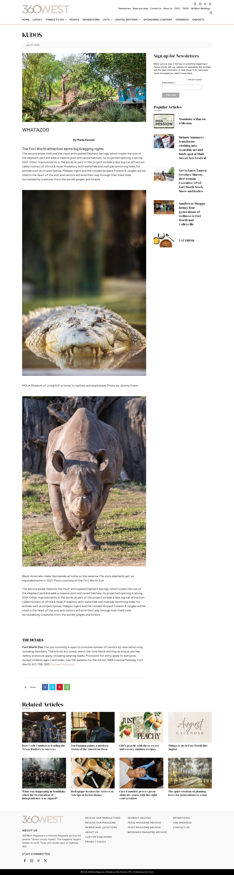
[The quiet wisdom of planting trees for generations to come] (190, 773)
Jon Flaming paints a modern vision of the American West (89, 747)
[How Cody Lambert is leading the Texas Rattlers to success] (44, 727)
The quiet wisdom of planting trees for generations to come (187, 793)
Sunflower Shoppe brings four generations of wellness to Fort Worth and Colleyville (192, 213)
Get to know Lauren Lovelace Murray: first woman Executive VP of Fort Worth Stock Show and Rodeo (193, 180)
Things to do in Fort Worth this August (188, 747)
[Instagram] (200, 4)
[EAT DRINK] (164, 240)
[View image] (84, 283)
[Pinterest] (205, 4)
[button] (211, 13)
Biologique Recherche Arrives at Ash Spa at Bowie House (92, 793)
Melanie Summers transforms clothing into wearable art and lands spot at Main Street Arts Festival (192, 147)
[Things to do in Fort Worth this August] (190, 727)
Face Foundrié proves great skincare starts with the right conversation (138, 794)
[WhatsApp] (67, 687)
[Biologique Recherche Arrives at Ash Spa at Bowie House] (93, 773)
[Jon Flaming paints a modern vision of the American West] (93, 727)
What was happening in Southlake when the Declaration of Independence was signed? (44, 794)
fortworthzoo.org (62, 664)
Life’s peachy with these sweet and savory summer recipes (139, 747)
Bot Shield (149, 872)
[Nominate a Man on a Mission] (164, 121)
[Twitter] (210, 4)
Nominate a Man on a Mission (192, 121)
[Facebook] (195, 4)
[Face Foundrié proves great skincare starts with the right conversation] (141, 773)
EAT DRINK (187, 240)
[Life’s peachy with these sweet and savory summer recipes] (141, 727)
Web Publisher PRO (124, 872)
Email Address (169, 83)
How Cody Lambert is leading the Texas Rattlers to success (43, 747)
